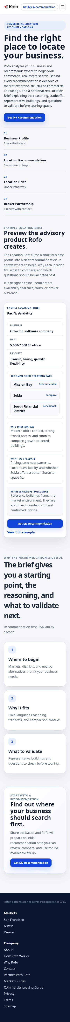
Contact (9, 968)
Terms (8, 1000)
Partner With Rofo (17, 975)
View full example (21, 532)
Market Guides (15, 981)
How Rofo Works (16, 956)
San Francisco (14, 920)
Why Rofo (11, 962)
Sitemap (10, 1006)
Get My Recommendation (39, 7)
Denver (9, 932)
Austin (8, 926)
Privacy (9, 993)
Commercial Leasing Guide (23, 987)
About (8, 950)
